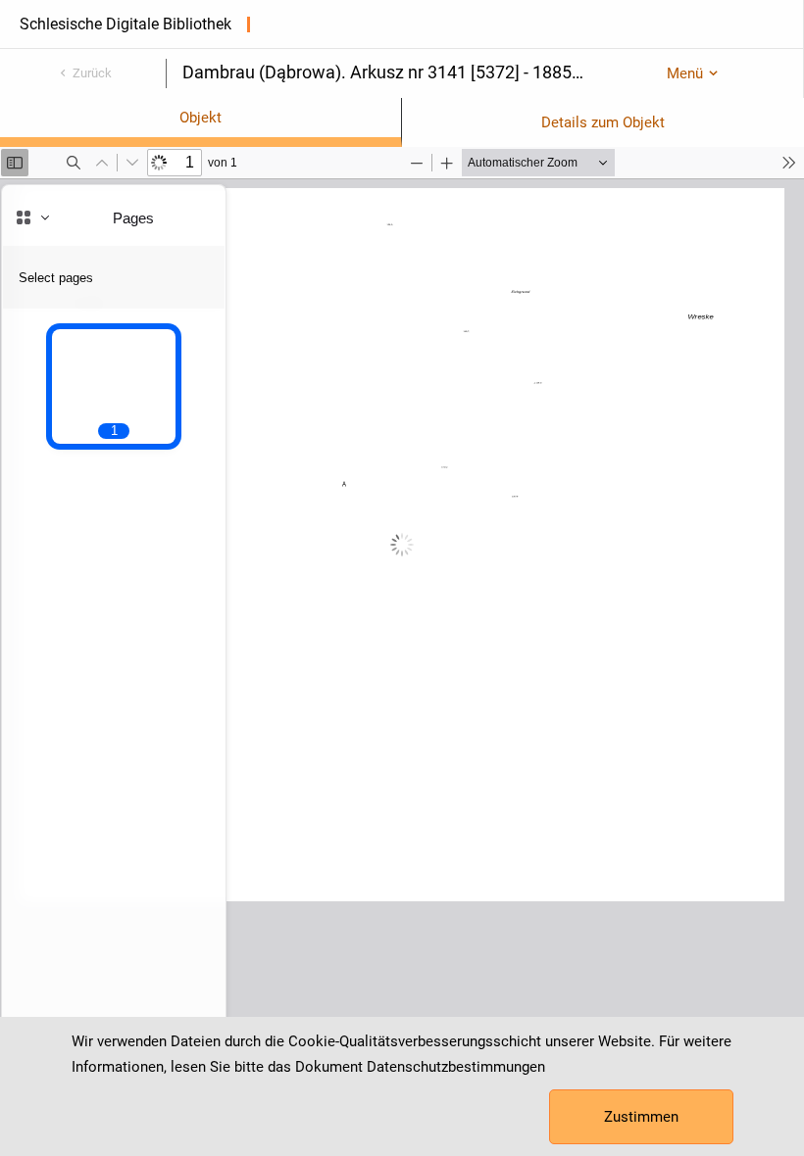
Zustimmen (641, 1117)
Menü (685, 73)
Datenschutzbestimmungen (456, 1067)
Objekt (200, 117)
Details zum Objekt (603, 122)
